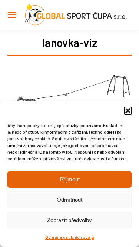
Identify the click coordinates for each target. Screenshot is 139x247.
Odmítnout (69, 200)
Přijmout (70, 179)
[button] (128, 110)
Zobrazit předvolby (69, 220)
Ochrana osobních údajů (69, 237)
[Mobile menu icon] (11, 14)
